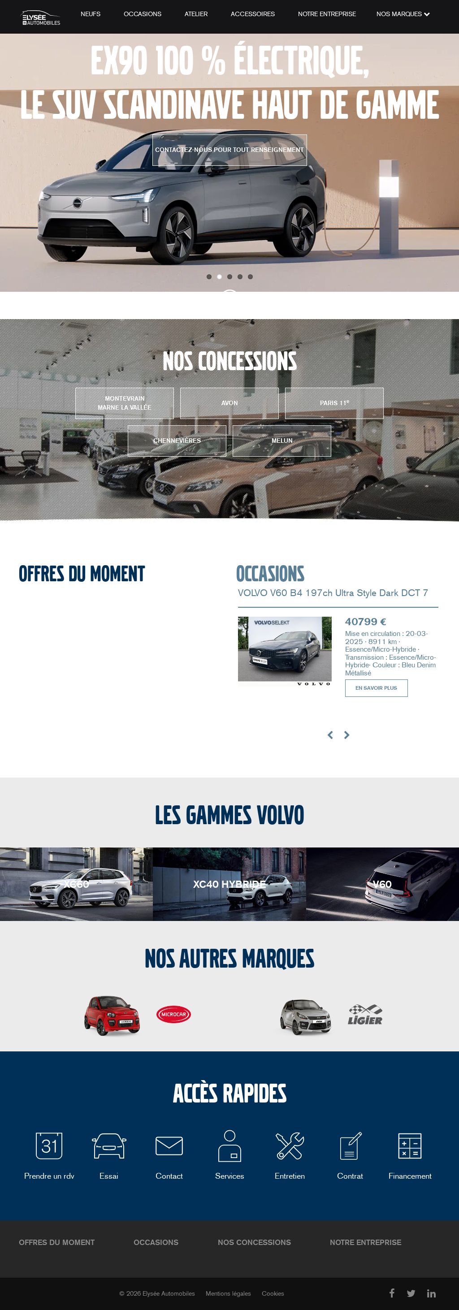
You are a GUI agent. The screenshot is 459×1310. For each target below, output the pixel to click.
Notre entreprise (327, 14)
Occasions (142, 14)
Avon (229, 403)
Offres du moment (57, 1242)
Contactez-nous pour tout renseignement (229, 150)
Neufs (90, 14)
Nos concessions (254, 1242)
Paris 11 (334, 402)
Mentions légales (228, 1293)
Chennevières (177, 441)
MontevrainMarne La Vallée (125, 403)
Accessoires (253, 14)
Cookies (273, 1293)
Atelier (196, 14)
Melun (282, 441)
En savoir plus (376, 688)
